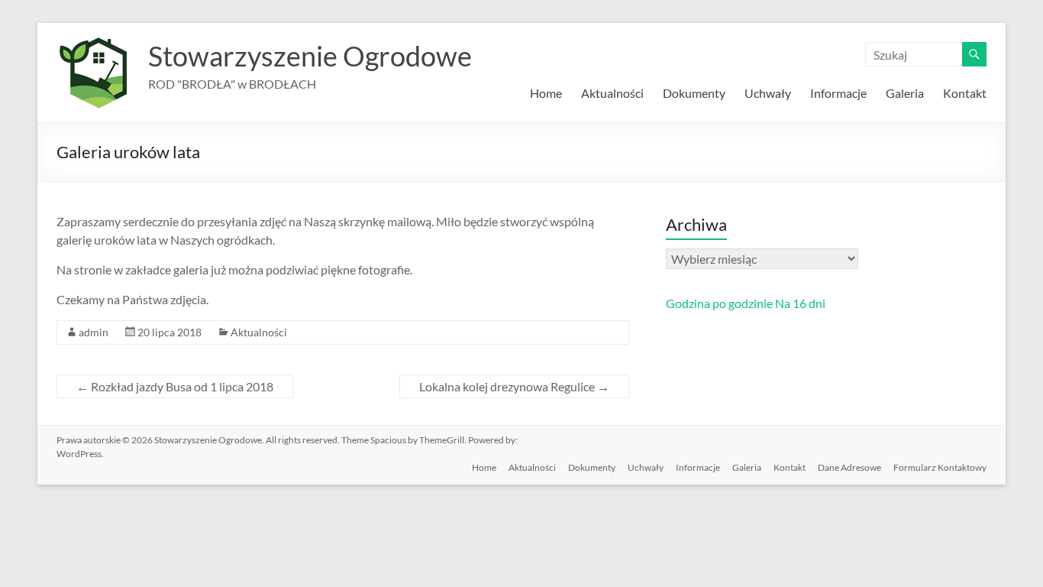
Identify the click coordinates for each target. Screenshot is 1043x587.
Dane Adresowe (849, 467)
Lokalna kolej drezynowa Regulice (514, 386)
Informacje (838, 93)
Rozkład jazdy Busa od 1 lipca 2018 (174, 386)
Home (546, 93)
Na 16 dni (800, 303)
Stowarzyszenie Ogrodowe (310, 56)
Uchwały (767, 93)
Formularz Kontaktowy (939, 467)
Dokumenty (694, 93)
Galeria (905, 93)
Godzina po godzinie (719, 303)
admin (93, 332)
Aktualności (612, 93)
